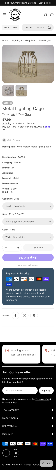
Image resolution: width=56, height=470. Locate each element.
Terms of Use (42, 399)
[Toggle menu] (4, 15)
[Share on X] (24, 315)
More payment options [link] (28, 265)
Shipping (6, 123)
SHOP (6, 27)
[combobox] (38, 27)
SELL (15, 27)
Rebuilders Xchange (21, 464)
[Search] (49, 27)
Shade (28, 114)
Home (5, 40)
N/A (13, 114)
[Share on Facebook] (15, 315)
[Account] (45, 15)
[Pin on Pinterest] (34, 315)
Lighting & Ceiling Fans (23, 40)
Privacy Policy (9, 402)
